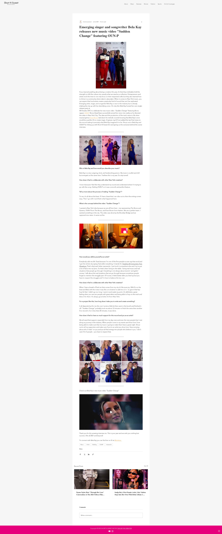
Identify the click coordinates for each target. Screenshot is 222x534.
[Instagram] (219, 531)
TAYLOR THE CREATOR (124, 528)
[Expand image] (90, 150)
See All (146, 466)
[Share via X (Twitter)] (84, 454)
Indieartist (109, 444)
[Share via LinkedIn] (88, 454)
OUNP (101, 444)
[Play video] (111, 412)
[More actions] (142, 22)
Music (82, 444)
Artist (88, 444)
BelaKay (94, 444)
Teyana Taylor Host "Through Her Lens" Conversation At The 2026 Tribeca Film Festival (90, 493)
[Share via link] (93, 454)
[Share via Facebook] (80, 454)
